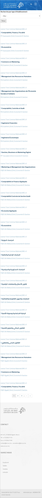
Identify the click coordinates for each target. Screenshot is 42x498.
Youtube (5, 469)
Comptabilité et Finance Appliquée (14, 181)
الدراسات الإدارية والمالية (11, 254)
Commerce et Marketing (11, 61)
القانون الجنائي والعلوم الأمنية (13, 328)
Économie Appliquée (9, 210)
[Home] (13, 5)
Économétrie (6, 47)
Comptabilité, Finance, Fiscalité (13, 32)
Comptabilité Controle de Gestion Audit (16, 196)
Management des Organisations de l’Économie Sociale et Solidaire (18, 92)
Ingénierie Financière (9, 122)
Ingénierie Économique (10, 137)
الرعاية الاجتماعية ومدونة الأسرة (14, 313)
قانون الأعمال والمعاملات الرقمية (14, 284)
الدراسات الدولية (8, 240)
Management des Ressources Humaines (16, 76)
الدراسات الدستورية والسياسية (13, 269)
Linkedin (5, 472)
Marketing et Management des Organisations (18, 166)
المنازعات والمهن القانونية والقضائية (15, 298)
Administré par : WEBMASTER (31, 492)
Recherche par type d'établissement (14, 11)
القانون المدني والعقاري (11, 342)
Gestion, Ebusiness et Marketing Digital (16, 152)
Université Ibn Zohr (7, 492)
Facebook (6, 462)
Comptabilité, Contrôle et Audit (13, 108)
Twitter (5, 465)
